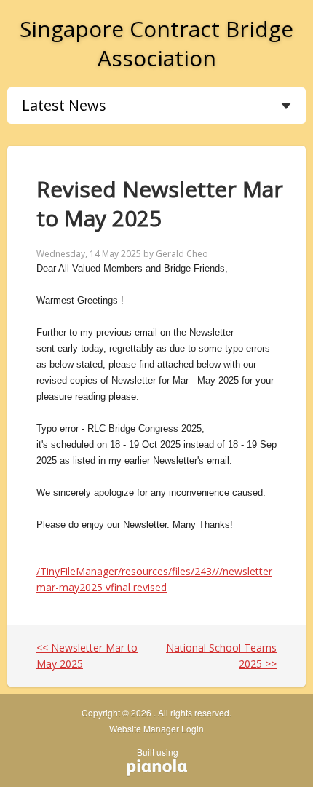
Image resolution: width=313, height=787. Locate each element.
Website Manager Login (156, 728)
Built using (152, 757)
